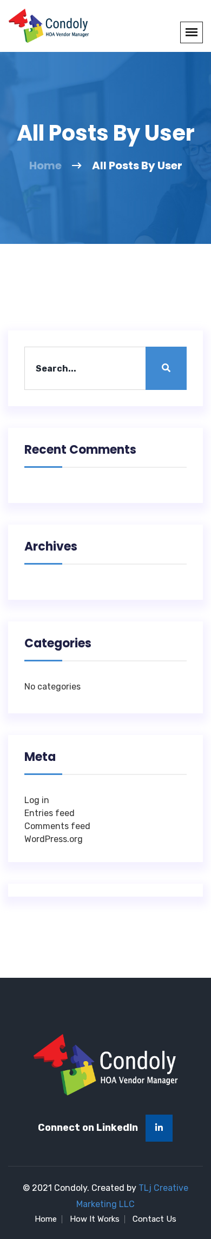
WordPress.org (53, 839)
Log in (36, 800)
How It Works (95, 1219)
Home (45, 165)
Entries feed (49, 813)
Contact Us (154, 1219)
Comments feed (57, 826)
